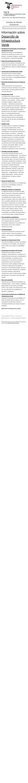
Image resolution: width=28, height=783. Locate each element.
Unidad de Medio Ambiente (14, 23)
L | (15, 321)
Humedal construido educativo (10, 151)
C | (4, 321)
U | (1, 323)
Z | (6, 323)
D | (5, 321)
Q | (21, 321)
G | (9, 321)
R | (23, 321)
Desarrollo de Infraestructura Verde (11, 61)
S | (24, 321)
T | (25, 321)
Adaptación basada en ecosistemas (11, 189)
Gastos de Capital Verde (8, 181)
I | (11, 321)
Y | (5, 323)
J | (12, 321)
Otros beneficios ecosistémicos (10, 217)
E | (7, 321)
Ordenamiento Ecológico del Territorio (12, 250)
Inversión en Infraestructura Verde (11, 240)
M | (16, 321)
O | (19, 321)
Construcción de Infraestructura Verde (12, 71)
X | (4, 323)
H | (10, 321)
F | (8, 321)
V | (3, 323)
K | (14, 321)
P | (20, 321)
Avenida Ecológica (7, 229)
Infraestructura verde (7, 94)
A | (1, 321)
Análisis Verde (5, 124)
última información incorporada (13, 323)
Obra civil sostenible (7, 280)
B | (3, 321)
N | (18, 321)
